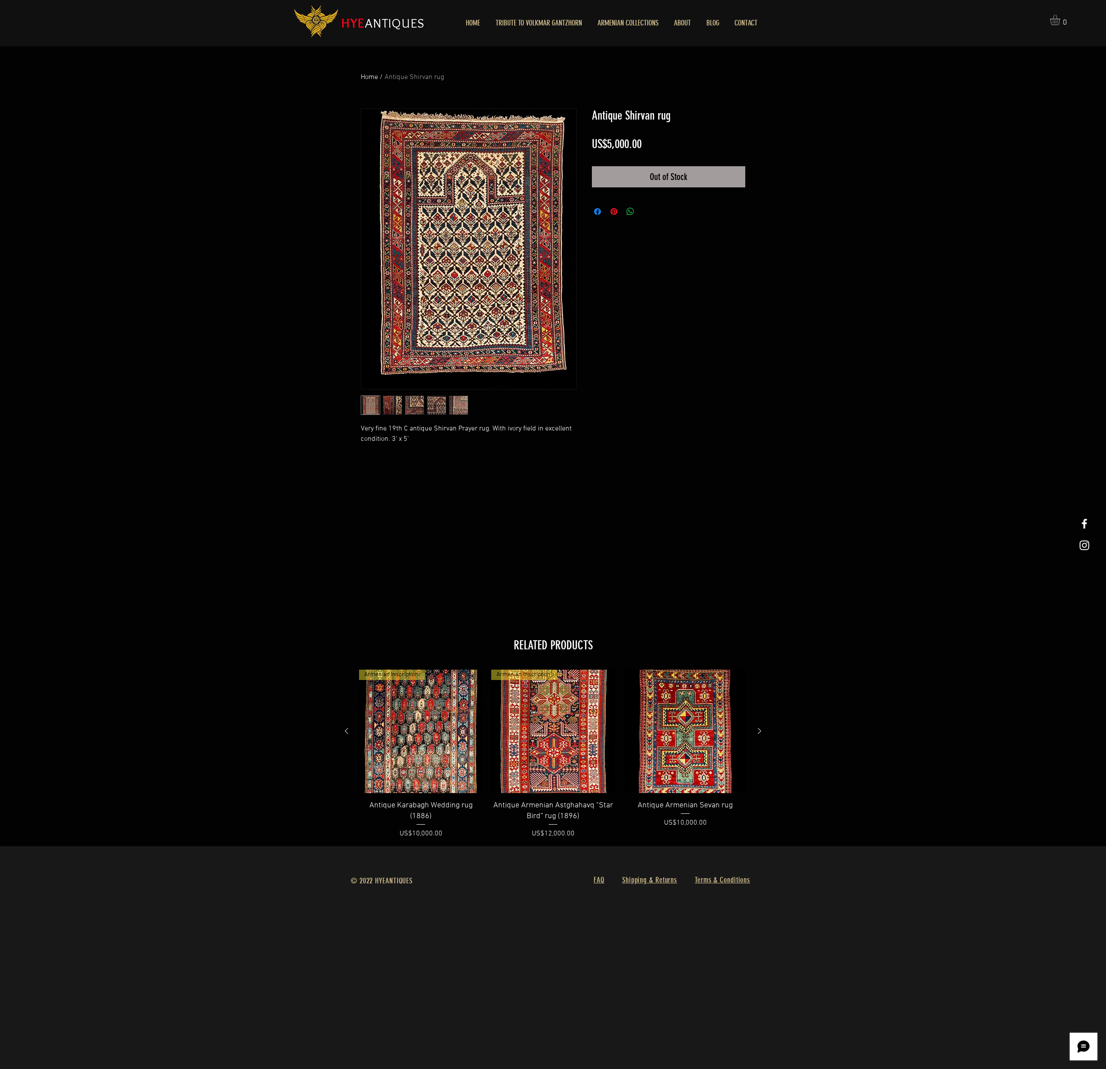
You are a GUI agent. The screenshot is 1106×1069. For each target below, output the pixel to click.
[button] (1061, 20)
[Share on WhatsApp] (630, 211)
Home (369, 77)
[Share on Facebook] (597, 211)
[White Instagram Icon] (1084, 545)
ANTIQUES (395, 23)
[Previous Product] (346, 731)
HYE (353, 23)
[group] (553, 754)
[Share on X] (647, 211)
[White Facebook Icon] (1084, 523)
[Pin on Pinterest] (614, 211)
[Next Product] (759, 731)
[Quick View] (685, 731)
